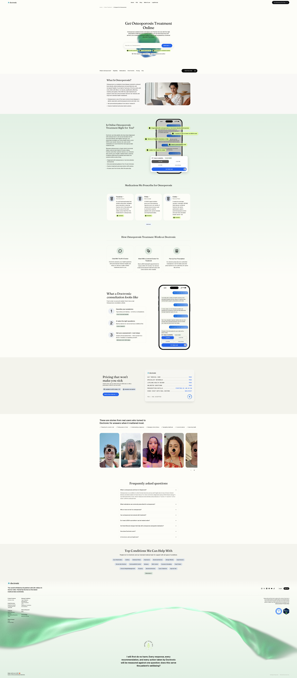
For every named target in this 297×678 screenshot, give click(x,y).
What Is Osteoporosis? (105, 70)
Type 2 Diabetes (162, 568)
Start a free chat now (109, 394)
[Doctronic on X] (264, 588)
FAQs (9, 621)
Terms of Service (278, 603)
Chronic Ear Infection (121, 564)
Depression (147, 559)
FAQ (137, 2)
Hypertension (180, 559)
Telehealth (10, 607)
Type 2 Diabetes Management (24, 600)
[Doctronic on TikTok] (274, 588)
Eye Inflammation (117, 559)
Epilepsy (146, 564)
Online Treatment (108, 7)
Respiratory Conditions (26, 605)
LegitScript (155, 2)
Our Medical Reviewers (12, 615)
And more (148, 224)
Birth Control (155, 564)
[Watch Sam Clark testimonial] (195, 450)
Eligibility (115, 70)
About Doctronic (11, 612)
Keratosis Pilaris (137, 559)
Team (9, 616)
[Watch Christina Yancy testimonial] (152, 450)
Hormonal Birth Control (135, 564)
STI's (22, 604)
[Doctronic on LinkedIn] (266, 588)
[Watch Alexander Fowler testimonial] (109, 450)
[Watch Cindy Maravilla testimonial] (173, 450)
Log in (280, 588)
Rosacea (140, 568)
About (132, 2)
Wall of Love (147, 2)
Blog (141, 2)
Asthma (127, 559)
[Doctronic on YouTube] (271, 588)
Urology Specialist (11, 606)
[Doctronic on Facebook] (269, 588)
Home (101, 7)
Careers (9, 613)
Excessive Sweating (166, 564)
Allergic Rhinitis (169, 559)
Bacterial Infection (157, 559)
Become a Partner (25, 616)
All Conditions (24, 606)
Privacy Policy (11, 622)
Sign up (286, 588)
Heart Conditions (25, 602)
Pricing (138, 70)
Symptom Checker (12, 605)
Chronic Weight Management (127, 568)
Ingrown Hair (173, 568)
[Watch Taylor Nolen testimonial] (130, 450)
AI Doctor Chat (11, 600)
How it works (131, 70)
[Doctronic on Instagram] (261, 588)
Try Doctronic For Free (280, 2)
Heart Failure (178, 564)
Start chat (166, 45)
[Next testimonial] (194, 470)
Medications (122, 70)
